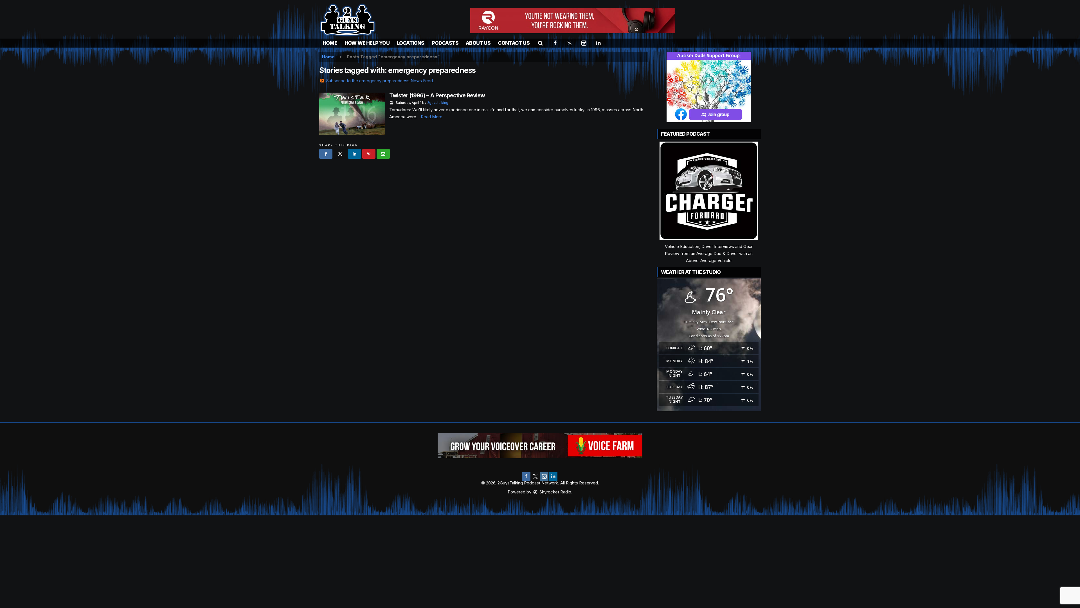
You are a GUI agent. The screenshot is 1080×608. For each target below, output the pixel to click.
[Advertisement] (572, 20)
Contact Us (514, 43)
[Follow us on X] (535, 476)
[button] (540, 43)
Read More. (432, 116)
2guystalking (437, 102)
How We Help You (367, 43)
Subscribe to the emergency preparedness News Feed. (380, 80)
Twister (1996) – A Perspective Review (437, 95)
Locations (410, 43)
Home (330, 43)
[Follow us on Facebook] (526, 476)
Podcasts (445, 43)
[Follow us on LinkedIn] (553, 476)
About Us (478, 43)
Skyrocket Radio (554, 492)
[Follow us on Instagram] (544, 476)
